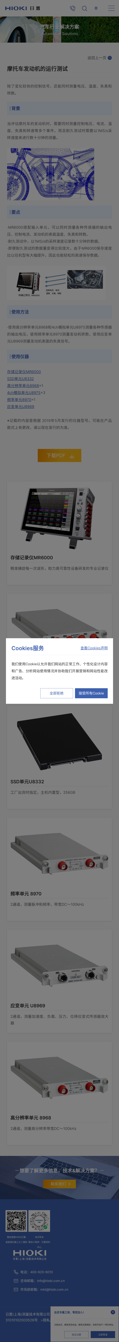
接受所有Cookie (91, 693)
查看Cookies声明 (94, 648)
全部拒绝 (57, 693)
